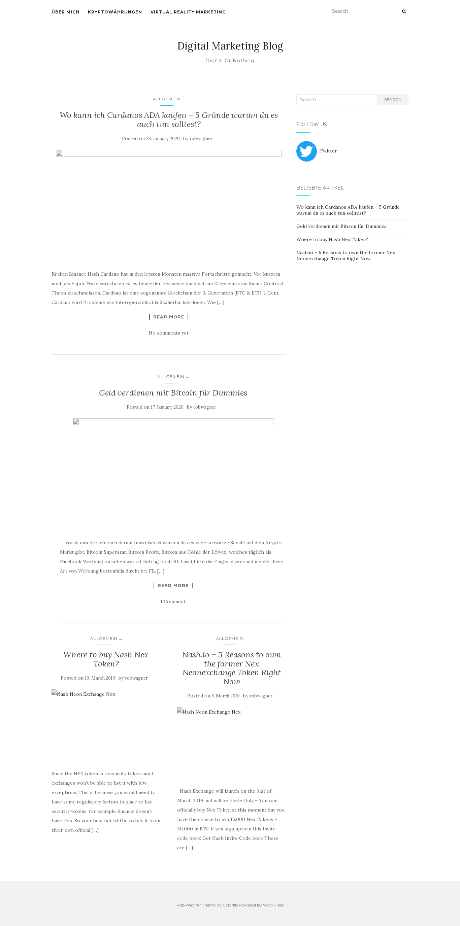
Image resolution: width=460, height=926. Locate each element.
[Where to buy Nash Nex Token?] (106, 725)
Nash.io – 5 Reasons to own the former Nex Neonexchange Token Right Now (231, 667)
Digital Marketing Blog (230, 46)
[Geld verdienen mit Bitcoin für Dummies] (173, 474)
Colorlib (230, 904)
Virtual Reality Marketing (188, 11)
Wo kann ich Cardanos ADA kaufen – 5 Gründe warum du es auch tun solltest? (169, 119)
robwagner (201, 138)
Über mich (65, 11)
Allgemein (166, 98)
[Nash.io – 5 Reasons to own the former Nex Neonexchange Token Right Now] (231, 743)
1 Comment (173, 601)
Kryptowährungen (115, 11)
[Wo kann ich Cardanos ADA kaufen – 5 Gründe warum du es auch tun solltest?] (169, 206)
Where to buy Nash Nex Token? (106, 658)
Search (392, 99)
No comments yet (169, 333)
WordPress (273, 904)
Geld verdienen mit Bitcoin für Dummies (173, 392)
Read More (168, 316)
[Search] (403, 11)
